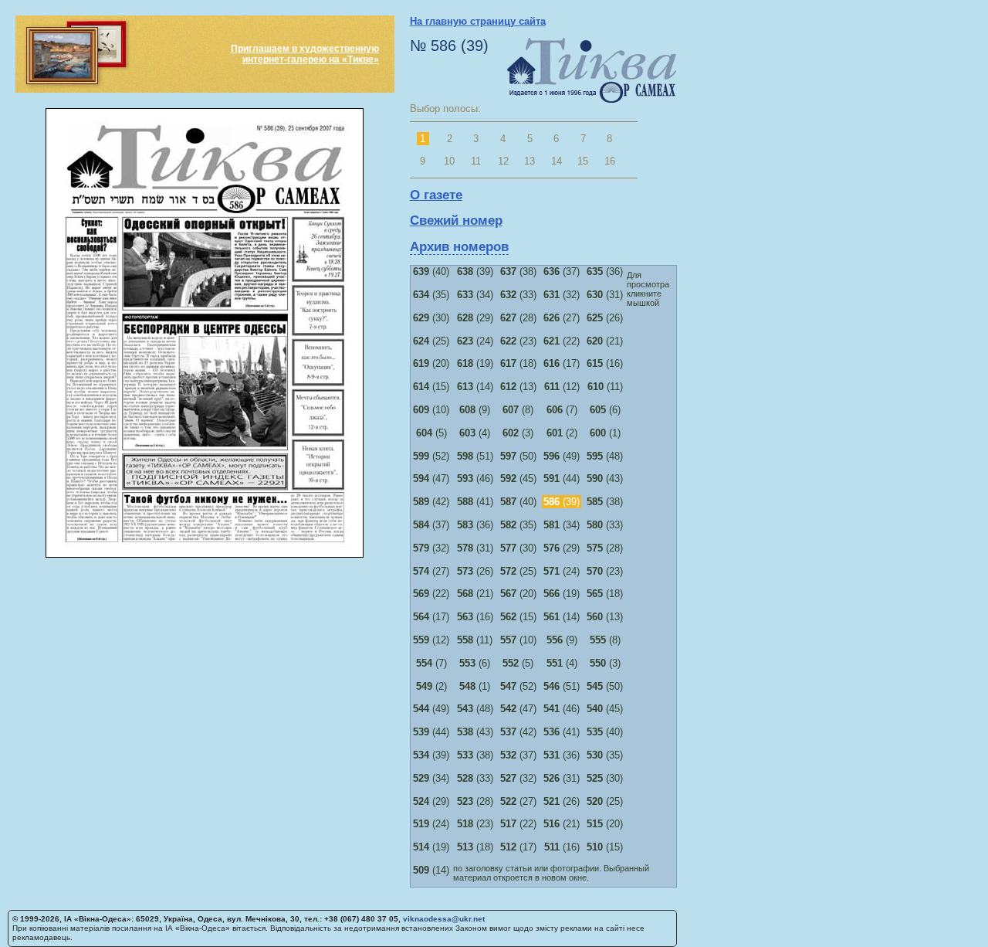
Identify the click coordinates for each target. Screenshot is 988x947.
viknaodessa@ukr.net (444, 919)
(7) (561, 410)
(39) (475, 271)
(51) (475, 456)
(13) (518, 386)
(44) (561, 478)
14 (556, 161)
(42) (431, 501)
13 (529, 161)
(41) (475, 501)
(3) (517, 433)
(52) (431, 456)
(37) (561, 271)
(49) (561, 456)
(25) (431, 341)
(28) (518, 318)
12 (503, 161)
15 (582, 161)
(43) (605, 478)
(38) (518, 271)
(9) (474, 410)
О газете (436, 195)
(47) (431, 478)
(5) (431, 433)
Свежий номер (456, 220)
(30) (431, 318)
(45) (518, 478)
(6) (605, 410)
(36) (605, 271)
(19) (475, 363)
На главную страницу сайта (478, 21)
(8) (517, 410)
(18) (518, 363)
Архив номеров (459, 246)
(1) (605, 433)
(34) (475, 294)
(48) (605, 456)
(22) (561, 341)
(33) (518, 294)
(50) (518, 456)
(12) (562, 386)
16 (609, 161)
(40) (431, 271)
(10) (431, 410)
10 (449, 161)
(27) (561, 318)
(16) (605, 363)
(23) (518, 341)
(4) (474, 433)
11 (476, 161)
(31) (605, 294)
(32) (561, 294)
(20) (431, 363)
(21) (605, 341)
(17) (561, 363)
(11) (605, 386)
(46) (475, 478)
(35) (431, 294)
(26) (605, 318)
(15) (431, 386)
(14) (475, 386)
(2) (561, 433)
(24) (475, 341)
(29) (475, 318)
